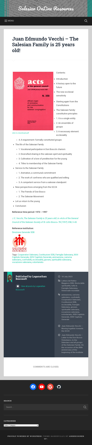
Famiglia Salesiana (64, 254)
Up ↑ (46, 439)
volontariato (37, 262)
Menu (11, 20)
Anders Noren (76, 436)
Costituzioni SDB (47, 254)
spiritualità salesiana (61, 259)
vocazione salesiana (21, 262)
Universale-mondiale (70, 291)
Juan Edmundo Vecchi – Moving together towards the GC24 (72, 328)
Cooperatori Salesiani (28, 254)
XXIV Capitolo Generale (41, 257)
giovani (47, 259)
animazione (57, 257)
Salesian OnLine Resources (46, 8)
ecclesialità (37, 259)
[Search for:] (46, 407)
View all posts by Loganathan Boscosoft (30, 288)
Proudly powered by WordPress (24, 436)
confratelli (27, 259)
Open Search (85, 21)
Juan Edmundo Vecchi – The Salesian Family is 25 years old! (45, 44)
